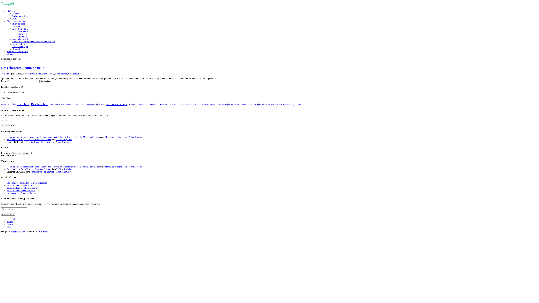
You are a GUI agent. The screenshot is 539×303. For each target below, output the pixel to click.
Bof (56, 104)
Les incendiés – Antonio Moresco (21, 193)
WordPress (43, 231)
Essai (95, 104)
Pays (14, 19)
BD (9, 104)
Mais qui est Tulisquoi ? (17, 51)
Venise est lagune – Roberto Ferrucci (23, 188)
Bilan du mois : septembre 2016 (21, 190)
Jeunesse (101, 104)
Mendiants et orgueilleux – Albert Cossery (123, 137)
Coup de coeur (65, 104)
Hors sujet (16, 49)
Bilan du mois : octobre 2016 (19, 185)
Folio (57, 74)
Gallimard (72, 74)
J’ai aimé (16, 26)
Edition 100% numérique (82, 104)
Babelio (3, 104)
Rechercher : (6, 81)
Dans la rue (23, 31)
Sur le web (23, 34)
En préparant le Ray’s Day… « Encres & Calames (29, 139)
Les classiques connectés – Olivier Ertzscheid (27, 183)
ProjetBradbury (221, 104)
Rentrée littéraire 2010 (249, 104)
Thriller (298, 104)
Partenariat (172, 104)
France (64, 74)
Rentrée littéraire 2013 (282, 104)
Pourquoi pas (191, 104)
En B (52, 74)
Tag (293, 104)
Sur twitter (22, 36)
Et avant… (6, 153)
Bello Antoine (42, 74)
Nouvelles (162, 104)
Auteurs (15, 13)
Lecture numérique (116, 104)
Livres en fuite (18, 44)
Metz (131, 104)
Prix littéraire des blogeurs (206, 104)
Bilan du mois (18, 24)
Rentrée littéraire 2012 (266, 104)
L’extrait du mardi (20, 39)
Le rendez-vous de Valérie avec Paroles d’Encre (33, 41)
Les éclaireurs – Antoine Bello (22, 68)
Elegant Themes (18, 231)
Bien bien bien (39, 104)
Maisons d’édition (20, 16)
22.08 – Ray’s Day (64, 139)
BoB (51, 104)
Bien (14, 104)
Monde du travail (141, 104)
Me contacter (12, 54)
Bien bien (23, 104)
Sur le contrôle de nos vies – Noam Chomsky (50, 142)
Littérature (11, 11)
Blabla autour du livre (16, 21)
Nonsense (152, 104)
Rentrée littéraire (233, 104)
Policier (181, 104)
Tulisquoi (5, 74)
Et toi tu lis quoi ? (20, 29)
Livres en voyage (20, 46)
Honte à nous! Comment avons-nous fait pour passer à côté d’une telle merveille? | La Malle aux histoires (53, 137)
